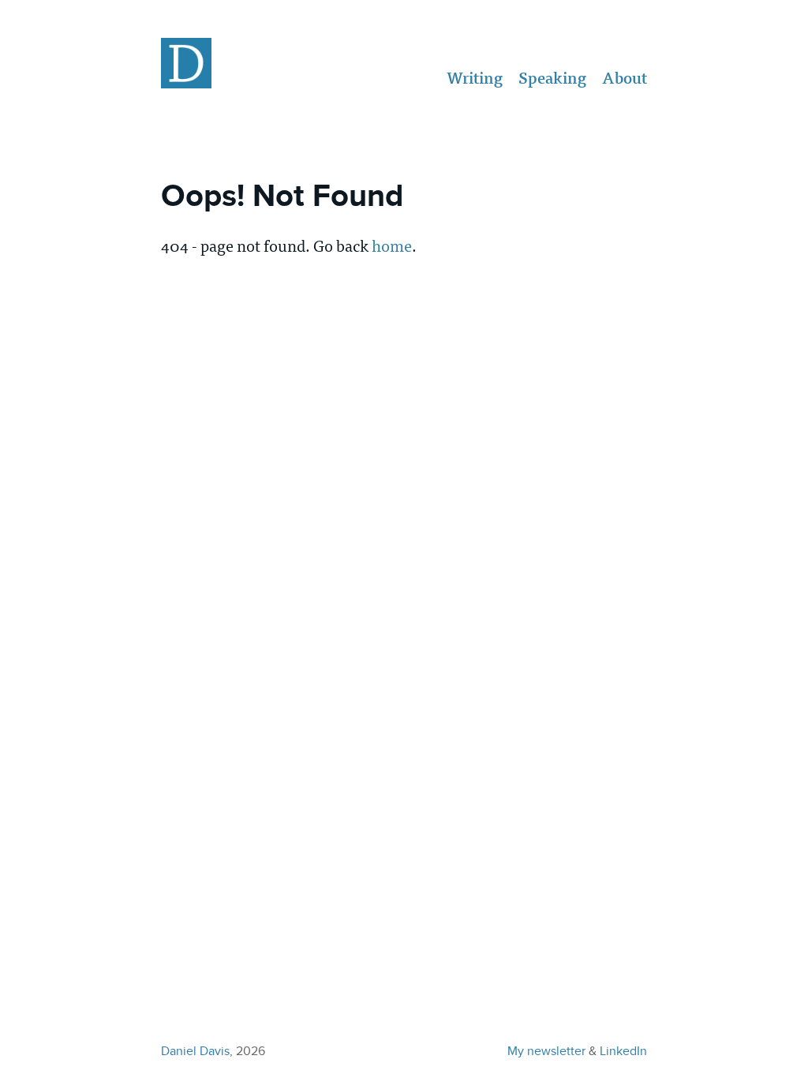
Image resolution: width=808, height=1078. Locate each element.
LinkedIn (623, 1051)
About (624, 78)
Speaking (552, 78)
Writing (475, 78)
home (392, 245)
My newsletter (546, 1051)
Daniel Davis (195, 1051)
